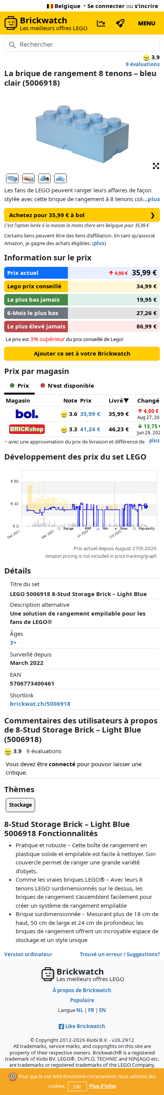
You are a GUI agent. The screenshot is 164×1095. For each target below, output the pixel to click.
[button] (156, 165)
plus (154, 199)
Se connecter (106, 6)
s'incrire (146, 6)
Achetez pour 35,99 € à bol (82, 215)
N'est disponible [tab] (71, 385)
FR (91, 1010)
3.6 (72, 414)
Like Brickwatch (85, 1026)
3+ (13, 642)
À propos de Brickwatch (82, 990)
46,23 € (119, 429)
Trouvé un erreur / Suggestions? (120, 954)
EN (102, 1010)
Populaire (82, 1000)
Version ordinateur (28, 954)
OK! (77, 1087)
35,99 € (90, 414)
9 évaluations (143, 64)
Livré (116, 400)
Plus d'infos (102, 1086)
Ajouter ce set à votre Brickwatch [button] (82, 353)
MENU (146, 23)
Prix (86, 400)
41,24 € (90, 429)
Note (70, 400)
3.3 (72, 429)
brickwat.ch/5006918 (40, 703)
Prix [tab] (23, 385)
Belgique (67, 6)
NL (79, 1010)
